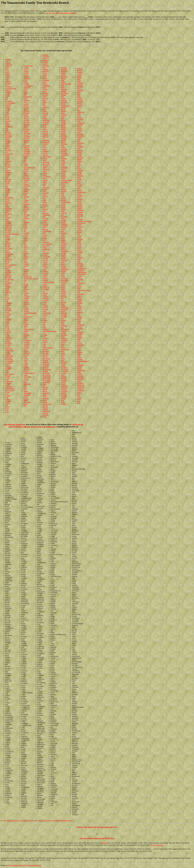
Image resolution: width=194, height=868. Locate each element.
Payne (63, 218)
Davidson (26, 100)
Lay (43, 291)
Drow (25, 173)
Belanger (8, 167)
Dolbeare (26, 147)
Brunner (7, 274)
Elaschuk (26, 209)
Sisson (79, 107)
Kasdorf (45, 197)
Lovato (44, 340)
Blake (7, 207)
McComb (45, 353)
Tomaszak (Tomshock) (84, 221)
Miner (63, 87)
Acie (6, 61)
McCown (45, 355)
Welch (79, 321)
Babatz (7, 119)
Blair (6, 205)
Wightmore (80, 345)
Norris (63, 160)
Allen (7, 77)
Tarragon (80, 196)
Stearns (79, 145)
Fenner (25, 238)
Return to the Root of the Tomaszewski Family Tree (97, 827)
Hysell (44, 147)
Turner (79, 250)
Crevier (25, 71)
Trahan (79, 232)
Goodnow (26, 342)
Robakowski (65, 329)
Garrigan (26, 304)
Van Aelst (80, 265)
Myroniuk (64, 144)
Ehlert (25, 206)
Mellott (63, 73)
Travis (79, 237)
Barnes (7, 139)
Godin (25, 338)
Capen (7, 312)
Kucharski (45, 242)
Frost (25, 280)
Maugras (45, 407)
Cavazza (8, 339)
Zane (78, 401)
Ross (62, 351)
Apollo (7, 94)
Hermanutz (46, 86)
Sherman (80, 86)
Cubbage (26, 76)
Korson (44, 235)
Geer (25, 315)
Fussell (25, 286)
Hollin (44, 117)
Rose (62, 346)
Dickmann (26, 137)
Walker (79, 296)
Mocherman (65, 93)
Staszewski (80, 143)
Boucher (8, 232)
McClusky (45, 351)
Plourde (63, 255)
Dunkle (25, 191)
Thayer (79, 203)
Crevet (25, 69)
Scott (62, 400)
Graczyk (26, 355)
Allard (7, 76)
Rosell (63, 347)
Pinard (63, 247)
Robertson (64, 335)
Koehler (45, 226)
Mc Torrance (46, 375)
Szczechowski (81, 192)
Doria (25, 158)
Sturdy (79, 181)
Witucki (79, 368)
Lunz (44, 346)
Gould (25, 349)
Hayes (44, 67)
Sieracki (79, 99)
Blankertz (8, 214)
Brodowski (8, 259)
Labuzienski (46, 257)
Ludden (44, 342)
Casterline (8, 332)
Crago (7, 407)
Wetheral (80, 334)
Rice (62, 318)
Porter (63, 262)
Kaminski (45, 193)
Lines (44, 322)
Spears (79, 127)
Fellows (25, 235)
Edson (25, 202)
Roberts (63, 333)
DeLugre (26, 120)
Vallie (79, 261)
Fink (24, 244)
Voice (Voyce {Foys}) (84, 290)
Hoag (44, 109)
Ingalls (44, 149)
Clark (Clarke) (9, 374)
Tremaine (80, 239)
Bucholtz (8, 277)
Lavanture (45, 289)
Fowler (25, 266)
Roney (63, 344)
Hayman (45, 69)
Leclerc (44, 295)
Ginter (25, 333)
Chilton (7, 352)
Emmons (26, 218)
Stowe (79, 168)
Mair (43, 386)
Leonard (45, 306)
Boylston (8, 243)
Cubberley (26, 78)
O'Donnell (64, 167)
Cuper (25, 80)
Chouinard (8, 357)
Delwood (26, 122)
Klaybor (45, 220)
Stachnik (79, 134)
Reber (63, 304)
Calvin (7, 307)
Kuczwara (45, 246)
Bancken (8, 134)
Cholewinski (9, 356)
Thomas (79, 208)
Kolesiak (45, 229)
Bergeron (8, 179)
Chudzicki (8, 363)
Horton (44, 129)
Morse (63, 117)
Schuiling (64, 397)
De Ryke (26, 107)
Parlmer (63, 200)
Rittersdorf (64, 326)
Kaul (44, 198)
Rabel (63, 286)
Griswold (26, 369)
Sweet (79, 187)
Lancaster (45, 273)
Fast (24, 231)
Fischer (25, 247)
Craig (7, 412)
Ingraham (45, 151)
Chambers (8, 343)
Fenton (25, 240)
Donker (25, 157)
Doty (25, 162)
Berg (6, 177)
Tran (78, 234)
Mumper (63, 138)
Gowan (25, 351)
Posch (63, 264)
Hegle (44, 76)
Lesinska (45, 309)
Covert (7, 403)
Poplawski (64, 260)
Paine (62, 193)
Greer (25, 362)
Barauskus (8, 136)
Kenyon (45, 209)
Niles (62, 157)
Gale (24, 291)
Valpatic (79, 263)
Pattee (63, 211)
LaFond (44, 266)
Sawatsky (64, 380)
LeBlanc (45, 293)
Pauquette (64, 217)
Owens (63, 186)
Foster (25, 262)
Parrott (63, 204)
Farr (24, 229)
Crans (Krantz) (28, 66)
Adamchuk (8, 65)
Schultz (63, 398)
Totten (79, 228)
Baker (7, 130)
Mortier (63, 120)
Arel (6, 97)
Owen (63, 184)
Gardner (26, 298)
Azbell (7, 117)
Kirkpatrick (46, 215)
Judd (43, 186)
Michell (63, 78)
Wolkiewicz (80, 377)
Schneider (64, 387)
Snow (79, 116)
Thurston (80, 216)
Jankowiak (45, 162)
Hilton (44, 106)
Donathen (26, 155)
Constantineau (9, 388)
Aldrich (7, 74)
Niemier (63, 151)
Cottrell (7, 399)
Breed (7, 250)
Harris (25, 404)
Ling (43, 324)
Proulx (63, 277)
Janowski (45, 166)
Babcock (8, 121)
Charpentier (9, 348)
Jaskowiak (45, 169)
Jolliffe (44, 182)
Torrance (80, 227)
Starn (78, 141)
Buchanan (8, 276)
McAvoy (45, 349)
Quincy (63, 284)
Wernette (80, 328)
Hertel (44, 91)
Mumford (64, 137)
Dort (24, 160)
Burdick (7, 287)
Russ (62, 360)
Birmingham (9, 197)
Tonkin (79, 225)
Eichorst (26, 207)
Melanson (64, 71)
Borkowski (8, 225)
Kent (44, 207)
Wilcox (79, 347)
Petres (63, 235)
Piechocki (64, 244)
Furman (25, 284)
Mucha (63, 133)
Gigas (25, 322)
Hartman (45, 55)
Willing (79, 354)
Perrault (63, 227)
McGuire (45, 360)
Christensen (9, 359)
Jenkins (44, 173)
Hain (25, 386)
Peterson (63, 233)
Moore (63, 109)
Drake (25, 166)
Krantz (44, 238)
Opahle (63, 175)
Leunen (44, 315)
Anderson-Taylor (10, 88)
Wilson (79, 357)
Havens (44, 64)
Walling (79, 299)
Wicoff (79, 343)
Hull (43, 138)
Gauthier (26, 309)
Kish (43, 217)
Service (79, 74)
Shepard (79, 85)
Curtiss (25, 82)
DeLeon (26, 117)
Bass (6, 152)
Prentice (63, 271)
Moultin (63, 129)
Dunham (26, 189)
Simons (79, 103)
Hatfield (45, 62)
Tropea (79, 243)
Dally (25, 95)
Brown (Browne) (10, 265)
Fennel (25, 237)
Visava (79, 287)
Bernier (7, 183)
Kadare (44, 189)
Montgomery (65, 106)
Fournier (26, 264)
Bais (6, 128)
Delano (25, 115)
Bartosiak (8, 150)
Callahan (8, 305)
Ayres (7, 116)
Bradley (7, 245)
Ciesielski (8, 368)
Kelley (44, 202)
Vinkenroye (80, 283)
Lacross (44, 262)
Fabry (25, 226)
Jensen (44, 175)
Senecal (79, 70)
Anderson (8, 86)
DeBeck (26, 106)
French (25, 275)
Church (7, 365)
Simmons (80, 101)
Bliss (6, 216)
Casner (7, 328)
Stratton (79, 172)
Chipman (8, 354)
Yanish (79, 392)
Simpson (79, 105)
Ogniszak (64, 171)
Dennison (26, 129)
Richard (63, 320)
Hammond (26, 395)
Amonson (8, 83)
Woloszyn (80, 379)
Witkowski (80, 365)
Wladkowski (81, 370)
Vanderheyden (81, 268)
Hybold (44, 144)
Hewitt (44, 96)
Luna (44, 344)
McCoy (44, 357)
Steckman (80, 147)
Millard (63, 82)
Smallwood (80, 112)
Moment (63, 100)
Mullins (63, 135)
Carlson (7, 316)
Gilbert (25, 326)
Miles (62, 80)
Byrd (6, 296)
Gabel (25, 287)
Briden (7, 257)
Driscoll (25, 171)
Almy (7, 79)
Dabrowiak (27, 87)
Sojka (79, 121)
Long (44, 333)
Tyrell (79, 254)
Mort (62, 118)
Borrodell (8, 230)
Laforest (45, 267)
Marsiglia (45, 398)
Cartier (7, 323)
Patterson (64, 213)
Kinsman (45, 213)
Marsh (44, 397)
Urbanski (80, 257)
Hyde (44, 146)
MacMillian (46, 382)
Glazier (25, 337)
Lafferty (45, 264)
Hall (24, 389)
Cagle (7, 299)
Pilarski (63, 246)
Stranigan (80, 170)
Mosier (63, 126)
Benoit (7, 176)
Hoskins (45, 131)
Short (78, 96)
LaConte (45, 258)
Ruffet (63, 358)
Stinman (79, 161)
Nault (62, 146)
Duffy (25, 182)
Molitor (63, 98)
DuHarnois (27, 186)
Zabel (79, 399)
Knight (44, 222)
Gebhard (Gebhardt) (29, 313)
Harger (25, 400)
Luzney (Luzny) (47, 347)
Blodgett (8, 217)
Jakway (44, 158)
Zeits (78, 403)
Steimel (79, 152)
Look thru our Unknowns (14, 424)
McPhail (45, 371)
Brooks (7, 261)
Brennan (8, 252)
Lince (44, 318)
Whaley (79, 336)
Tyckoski (80, 252)
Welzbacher (80, 325)
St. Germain (65, 369)
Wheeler (79, 337)
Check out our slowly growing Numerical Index (54, 821)
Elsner (25, 217)
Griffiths (26, 367)
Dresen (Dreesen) (29, 167)
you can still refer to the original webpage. (61, 13)
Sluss (78, 110)
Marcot (44, 391)
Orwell (63, 178)
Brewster (8, 256)
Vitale (79, 288)
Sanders (63, 377)
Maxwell (45, 415)
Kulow (44, 247)
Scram (63, 402)
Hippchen (45, 107)
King (44, 211)
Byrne (7, 297)
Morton (63, 122)
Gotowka (26, 347)
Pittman (63, 249)
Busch (7, 290)
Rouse (63, 353)
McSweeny (46, 373)
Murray (63, 142)
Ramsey (63, 291)
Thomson (80, 214)
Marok (44, 395)
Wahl (78, 292)
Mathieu (45, 406)
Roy (62, 357)
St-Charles (64, 367)
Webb (79, 316)
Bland (7, 212)
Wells (78, 323)
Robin (63, 337)
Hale (24, 387)
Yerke (79, 394)
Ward (78, 305)
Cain (6, 301)
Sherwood (80, 90)
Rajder (63, 287)
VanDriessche (81, 274)
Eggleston (26, 204)
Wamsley (80, 303)
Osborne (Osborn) (66, 180)
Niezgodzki (64, 155)
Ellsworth (26, 215)
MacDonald (46, 377)
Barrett (7, 143)
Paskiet (63, 207)
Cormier (7, 396)
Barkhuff (8, 137)
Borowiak (8, 227)
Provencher (64, 278)
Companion (9, 387)
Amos (7, 85)
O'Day (63, 166)
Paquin (63, 198)
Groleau (26, 371)
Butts (6, 294)
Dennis (25, 127)
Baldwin (8, 132)
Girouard (26, 335)
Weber (79, 319)
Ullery (79, 256)
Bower (7, 237)
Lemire (44, 302)
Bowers (7, 239)
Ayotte (7, 114)
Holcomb (45, 113)
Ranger (63, 295)
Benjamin (8, 172)
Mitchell (63, 91)
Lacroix (44, 260)
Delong (25, 118)
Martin (44, 400)
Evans (25, 224)
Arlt (6, 99)
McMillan (45, 366)
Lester (44, 311)
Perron (63, 229)
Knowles (45, 224)
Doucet (25, 164)
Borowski (8, 228)
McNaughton (46, 369)
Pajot (62, 195)
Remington (64, 309)
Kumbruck (45, 249)
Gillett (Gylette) (28, 329)
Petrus (63, 237)
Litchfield (45, 329)
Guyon (25, 378)
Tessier (79, 201)
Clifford (7, 376)
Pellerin (63, 222)
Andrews (8, 90)
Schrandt (63, 395)
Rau (62, 298)
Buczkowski (9, 279)
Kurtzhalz (45, 253)
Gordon (25, 346)
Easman (25, 200)
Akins (7, 70)
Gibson (25, 320)
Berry (7, 185)
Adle (6, 68)
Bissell (7, 201)
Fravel (25, 273)
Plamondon (64, 251)
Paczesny (64, 191)
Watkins (79, 312)
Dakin (25, 91)
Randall (63, 293)
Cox (6, 405)
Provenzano (64, 280)
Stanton (79, 137)
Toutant (79, 230)
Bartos (7, 148)
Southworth (80, 123)
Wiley (79, 348)
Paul (62, 215)
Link (43, 326)
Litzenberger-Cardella (49, 331)
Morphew (64, 115)
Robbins (63, 331)
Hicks (44, 100)
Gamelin (26, 293)
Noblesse (64, 158)
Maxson (45, 413)
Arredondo (8, 101)
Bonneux (8, 221)
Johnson (45, 180)
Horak (44, 126)
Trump (79, 247)
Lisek (44, 327)
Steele (79, 148)
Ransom (63, 297)
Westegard (80, 332)
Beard (7, 159)
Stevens (79, 156)
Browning (8, 267)
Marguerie (45, 393)
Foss (24, 260)
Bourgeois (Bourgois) (12, 234)
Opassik (63, 177)
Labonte (45, 255)
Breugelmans (9, 254)
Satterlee (63, 378)
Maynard (64, 67)
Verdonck (80, 279)
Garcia (25, 295)
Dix (24, 144)
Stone (79, 163)
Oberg (63, 164)
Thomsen (80, 212)
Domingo (26, 149)
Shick (79, 92)
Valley (79, 259)
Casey (7, 325)
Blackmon (8, 203)
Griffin (25, 366)
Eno (24, 220)
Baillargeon (9, 127)
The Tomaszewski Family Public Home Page (24, 865)
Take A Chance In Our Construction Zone (18, 821)
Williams (79, 352)
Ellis (24, 213)
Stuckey (79, 179)
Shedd (79, 81)
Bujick (7, 281)
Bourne (7, 236)
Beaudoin (8, 161)
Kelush (44, 204)
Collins (7, 385)
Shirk (78, 94)
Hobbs (44, 111)
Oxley (63, 187)
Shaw (79, 79)
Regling (63, 306)
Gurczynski (27, 377)
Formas (25, 257)
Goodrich (26, 344)
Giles (25, 327)
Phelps (63, 238)
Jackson (44, 155)
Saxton (63, 382)
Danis (25, 98)
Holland (45, 115)
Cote (6, 397)
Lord (44, 337)
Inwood (44, 153)
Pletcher (63, 253)
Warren (79, 308)
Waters (79, 310)
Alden (7, 72)
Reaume (63, 302)
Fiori (24, 246)
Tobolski (79, 219)
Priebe (63, 273)
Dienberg (26, 138)
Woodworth (80, 387)
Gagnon (26, 289)
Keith (44, 200)
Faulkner (26, 233)
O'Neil (63, 173)
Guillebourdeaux (28, 373)
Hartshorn (45, 56)
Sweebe (79, 185)
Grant (25, 357)
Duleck (25, 187)
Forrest (25, 258)
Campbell (8, 310)
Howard (45, 133)
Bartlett (7, 147)
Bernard (7, 181)
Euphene (26, 222)
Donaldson (26, 153)
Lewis (44, 317)
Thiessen (80, 207)
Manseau (45, 387)
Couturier (8, 401)
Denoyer (26, 131)
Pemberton (64, 224)
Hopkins (45, 124)
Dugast (25, 184)
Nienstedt (64, 153)
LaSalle (44, 286)
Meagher (63, 69)
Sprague (79, 130)
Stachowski (80, 136)
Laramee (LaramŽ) (48, 282)
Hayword (45, 71)
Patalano (63, 209)
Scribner (63, 404)
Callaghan (8, 303)
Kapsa (44, 195)
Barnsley (8, 141)
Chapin (7, 347)
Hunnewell (46, 142)
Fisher (25, 251)
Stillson (79, 159)
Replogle (64, 313)
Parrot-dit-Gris (65, 202)
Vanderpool (80, 270)
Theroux (79, 205)
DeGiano (26, 113)
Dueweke (26, 180)
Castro (7, 336)
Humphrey (45, 140)
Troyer (79, 245)
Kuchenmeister (47, 244)
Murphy (63, 140)
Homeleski (45, 120)
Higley (44, 102)
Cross (7, 408)
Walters (79, 301)
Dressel (25, 169)
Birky (7, 196)
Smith (79, 114)
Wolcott (79, 374)
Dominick (26, 151)
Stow (78, 167)
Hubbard (45, 135)
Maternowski (46, 404)
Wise (78, 363)
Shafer (79, 76)
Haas (25, 382)
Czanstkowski (27, 86)
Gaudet (25, 307)
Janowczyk (46, 164)
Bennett (7, 174)
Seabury (79, 68)
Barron (7, 145)
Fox (24, 267)
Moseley (63, 124)
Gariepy (26, 300)
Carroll (7, 321)
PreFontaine (65, 269)
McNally (45, 367)
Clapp (7, 372)
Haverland (45, 66)
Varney (79, 277)
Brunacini (8, 272)
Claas (7, 370)
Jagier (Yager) (46, 157)
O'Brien (63, 162)
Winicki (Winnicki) (83, 361)
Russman (64, 362)
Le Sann (45, 307)
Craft (6, 410)
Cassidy (7, 330)
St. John (63, 373)
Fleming (26, 253)
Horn (44, 127)
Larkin (44, 284)
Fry (24, 282)
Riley (62, 322)
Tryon (79, 248)
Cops (6, 394)
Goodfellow (27, 340)
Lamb (44, 269)
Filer (24, 242)
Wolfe (79, 372)
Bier (6, 187)
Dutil (25, 195)
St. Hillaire (64, 371)
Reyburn (63, 315)
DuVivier (26, 197)
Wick (78, 341)
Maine (44, 384)
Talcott (79, 194)
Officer (63, 169)
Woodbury (80, 383)
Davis (25, 102)
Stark (78, 139)
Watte (79, 314)
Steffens (79, 150)
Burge (7, 288)
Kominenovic (46, 231)
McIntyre (45, 362)
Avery (7, 112)
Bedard (7, 165)
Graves (25, 358)
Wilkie (79, 350)
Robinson (64, 338)
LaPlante (45, 280)
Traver (79, 236)
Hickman (45, 98)
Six (78, 108)
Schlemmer (64, 386)
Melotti (63, 75)
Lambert (45, 271)
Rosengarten (65, 349)
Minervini (64, 89)
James (44, 160)
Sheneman (80, 83)
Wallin (79, 297)
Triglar (79, 241)
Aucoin (7, 108)
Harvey (44, 58)
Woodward (80, 385)
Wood (79, 381)
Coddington (9, 381)
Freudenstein (27, 277)
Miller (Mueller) (66, 84)
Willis (79, 356)
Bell (6, 168)
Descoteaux (27, 133)
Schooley (64, 389)
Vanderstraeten (81, 272)
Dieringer (26, 140)
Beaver (7, 163)
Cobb (7, 379)
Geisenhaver (27, 317)
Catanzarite (8, 337)
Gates (25, 306)
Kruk (44, 240)
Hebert (44, 75)
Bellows (7, 170)
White (79, 339)
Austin (7, 110)
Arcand (7, 96)
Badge (7, 123)
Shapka (79, 77)
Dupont (25, 193)
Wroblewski (81, 390)
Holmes (44, 118)
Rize (62, 327)
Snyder (79, 117)
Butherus (8, 292)
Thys (78, 217)
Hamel (25, 391)
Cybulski (26, 84)
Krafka (44, 237)
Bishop (7, 199)
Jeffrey (44, 171)
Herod (44, 87)
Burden (7, 285)
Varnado (79, 276)
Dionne (25, 142)
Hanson (25, 398)
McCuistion (46, 358)
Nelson (63, 147)
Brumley (8, 270)
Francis (25, 271)
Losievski (45, 338)
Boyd (7, 241)
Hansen (25, 397)
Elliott (25, 211)
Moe (62, 96)
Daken (25, 89)
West (78, 330)
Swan (79, 183)
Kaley (44, 191)
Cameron (8, 308)
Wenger (79, 327)
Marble (44, 389)
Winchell (80, 359)
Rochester (64, 340)
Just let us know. (157, 845)
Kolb (44, 227)
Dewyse (26, 135)
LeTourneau (46, 313)
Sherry (79, 88)
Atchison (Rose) (10, 103)
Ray (62, 300)
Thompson (80, 210)
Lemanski (45, 298)
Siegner (79, 97)
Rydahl (63, 364)
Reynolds (64, 317)
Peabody (63, 220)
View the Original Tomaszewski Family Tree (97, 838)
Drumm (25, 175)
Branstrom (8, 248)
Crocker (26, 73)
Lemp (44, 304)
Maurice (45, 409)
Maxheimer (46, 411)
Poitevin (63, 257)
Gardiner (26, 297)
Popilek (63, 258)
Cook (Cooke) (9, 390)
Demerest (26, 124)
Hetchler (45, 95)
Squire (79, 132)
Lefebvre (45, 297)
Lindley (44, 320)
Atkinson (8, 105)
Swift (78, 188)
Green (25, 360)
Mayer (44, 417)
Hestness (45, 93)
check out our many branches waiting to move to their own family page (46, 425)
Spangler (80, 125)
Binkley (7, 190)
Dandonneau (27, 96)
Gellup (25, 318)
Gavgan (25, 311)
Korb (44, 233)
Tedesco (79, 199)
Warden (79, 307)
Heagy (44, 73)
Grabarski (26, 353)
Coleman (8, 383)
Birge (7, 194)
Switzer (79, 190)
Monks (63, 104)
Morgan (63, 111)
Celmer (7, 341)
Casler (7, 327)
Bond (7, 219)
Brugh (7, 268)
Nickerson (64, 149)
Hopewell (45, 122)
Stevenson (80, 157)
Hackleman (27, 384)
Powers (63, 266)
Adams (7, 66)
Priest (62, 275)
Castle (7, 334)
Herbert (44, 84)
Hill (43, 104)
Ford (24, 255)
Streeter (79, 174)
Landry (44, 277)
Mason (44, 402)
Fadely (25, 227)
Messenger (64, 76)
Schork (63, 393)
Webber (79, 317)
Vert (78, 281)
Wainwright (80, 294)
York (78, 396)
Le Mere (45, 300)
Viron (79, 285)
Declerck (26, 111)
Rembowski (65, 307)
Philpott (63, 242)
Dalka (25, 93)
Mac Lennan (46, 380)
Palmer (63, 197)
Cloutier (7, 377)
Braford (7, 247)
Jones (44, 184)
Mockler (63, 95)
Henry (44, 82)
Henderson (45, 80)
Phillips (63, 240)
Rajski (63, 289)
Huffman (45, 137)
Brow (7, 263)
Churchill (8, 367)
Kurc (44, 251)
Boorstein (8, 223)
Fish (24, 249)
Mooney (63, 107)
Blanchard (8, 208)
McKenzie (45, 364)
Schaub (63, 384)
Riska (62, 324)
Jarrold (44, 167)
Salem (63, 375)
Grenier (25, 364)
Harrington (26, 402)
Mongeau (64, 102)
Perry (62, 231)
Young (79, 397)
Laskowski (45, 287)
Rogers (63, 342)
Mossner (63, 127)
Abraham (8, 59)
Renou (63, 311)
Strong (79, 177)
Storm (79, 165)
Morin (63, 113)
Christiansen (9, 361)
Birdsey (7, 192)
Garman (26, 302)
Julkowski (45, 187)
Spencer (79, 128)
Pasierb (63, 206)
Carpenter (8, 319)
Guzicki (25, 380)
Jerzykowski (46, 177)
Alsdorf (7, 81)
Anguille (8, 92)
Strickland (80, 176)
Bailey (7, 125)
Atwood (7, 107)
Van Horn (80, 267)
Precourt (63, 267)
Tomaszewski (81, 223)
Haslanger (45, 60)
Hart (24, 406)
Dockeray (26, 146)
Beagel (7, 156)
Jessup (44, 178)
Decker (25, 109)
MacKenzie (46, 378)
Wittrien (79, 367)
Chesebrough (9, 350)
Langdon (45, 278)
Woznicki (80, 388)
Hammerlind (27, 393)
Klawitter (45, 218)
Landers (45, 275)
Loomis (44, 335)
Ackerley (8, 63)
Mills (62, 86)
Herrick (44, 89)
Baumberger (9, 154)
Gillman (26, 331)
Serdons (79, 72)
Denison (26, 126)
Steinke (79, 154)
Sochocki (80, 119)
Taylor (79, 197)
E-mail (104, 843)
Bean (6, 157)
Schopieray (64, 391)
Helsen (44, 78)
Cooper (7, 392)
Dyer (25, 198)
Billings (7, 188)
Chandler (8, 345)
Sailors (63, 366)
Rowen (63, 355)
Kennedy (45, 206)
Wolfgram (80, 376)
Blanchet (8, 210)
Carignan (8, 314)
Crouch (25, 75)
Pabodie (63, 189)
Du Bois (26, 177)
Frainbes (26, 269)
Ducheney (26, 178)
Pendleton (64, 226)
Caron (7, 317)
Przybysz (64, 282)
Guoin (25, 375)
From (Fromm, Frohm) (30, 278)
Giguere (26, 324)
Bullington (8, 283)
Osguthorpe (64, 182)
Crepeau (26, 67)
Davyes (25, 104)
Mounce (63, 131)
